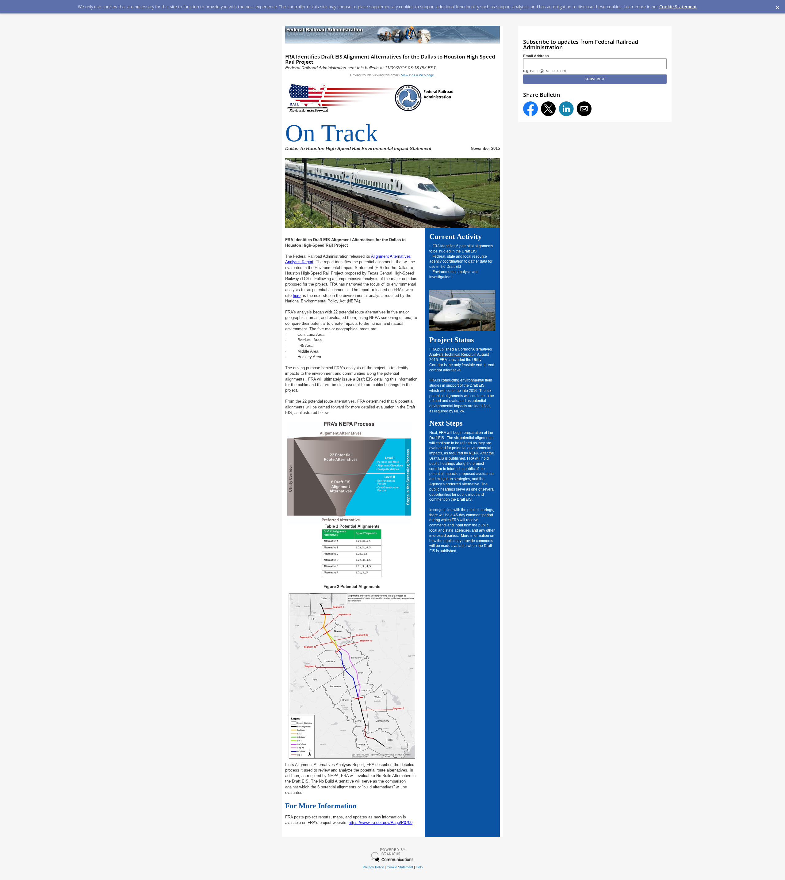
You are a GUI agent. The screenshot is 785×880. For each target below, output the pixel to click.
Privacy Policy (373, 867)
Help (419, 867)
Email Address (536, 56)
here (297, 295)
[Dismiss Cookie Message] (777, 6)
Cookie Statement (678, 6)
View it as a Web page (417, 75)
